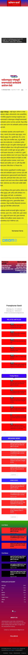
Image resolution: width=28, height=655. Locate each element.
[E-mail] (3, 241)
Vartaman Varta (6, 89)
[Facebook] (6, 241)
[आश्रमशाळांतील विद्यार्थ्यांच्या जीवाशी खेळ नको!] (5, 341)
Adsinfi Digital (11, 650)
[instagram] (15, 241)
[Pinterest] (15, 254)
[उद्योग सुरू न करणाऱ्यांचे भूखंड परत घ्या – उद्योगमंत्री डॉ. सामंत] (5, 349)
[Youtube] (12, 241)
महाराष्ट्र (12, 397)
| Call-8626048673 (18, 650)
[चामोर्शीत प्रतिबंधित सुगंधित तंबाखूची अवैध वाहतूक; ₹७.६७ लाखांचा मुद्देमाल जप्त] (5, 365)
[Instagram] (13, 640)
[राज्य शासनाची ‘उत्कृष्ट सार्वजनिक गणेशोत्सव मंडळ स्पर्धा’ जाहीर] (5, 326)
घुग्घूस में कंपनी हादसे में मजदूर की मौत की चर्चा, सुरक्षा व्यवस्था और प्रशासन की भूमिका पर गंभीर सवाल (17, 383)
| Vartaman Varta (15, 648)
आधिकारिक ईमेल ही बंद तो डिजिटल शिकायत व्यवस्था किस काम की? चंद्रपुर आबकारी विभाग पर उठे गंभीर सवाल (17, 427)
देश (11, 414)
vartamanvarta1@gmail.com (17, 630)
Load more (13, 474)
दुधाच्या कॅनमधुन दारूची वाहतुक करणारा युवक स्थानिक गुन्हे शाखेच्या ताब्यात (7, 267)
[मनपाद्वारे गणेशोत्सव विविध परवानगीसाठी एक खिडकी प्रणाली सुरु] (5, 334)
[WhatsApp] (18, 254)
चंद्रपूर (12, 380)
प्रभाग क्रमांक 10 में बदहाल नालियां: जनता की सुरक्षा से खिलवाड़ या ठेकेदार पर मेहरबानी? (18, 510)
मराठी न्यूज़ (14, 76)
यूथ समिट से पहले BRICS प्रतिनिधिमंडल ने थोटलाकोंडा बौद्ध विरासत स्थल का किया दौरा (18, 418)
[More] (22, 254)
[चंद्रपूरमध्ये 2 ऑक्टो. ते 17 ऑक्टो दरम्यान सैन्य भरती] (5, 357)
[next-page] (5, 371)
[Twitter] (9, 241)
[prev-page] (3, 371)
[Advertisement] (14, 21)
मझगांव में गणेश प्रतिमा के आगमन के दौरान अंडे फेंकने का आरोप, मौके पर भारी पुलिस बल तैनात (18, 401)
